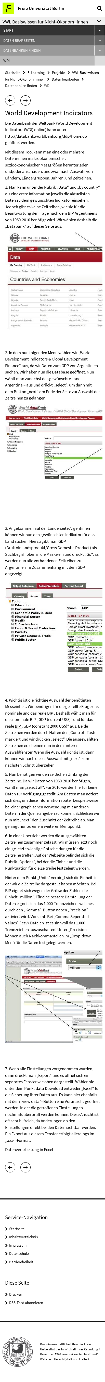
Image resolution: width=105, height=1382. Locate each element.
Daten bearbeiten (19, 40)
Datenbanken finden (22, 50)
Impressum (18, 1245)
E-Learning (36, 72)
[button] (10, 100)
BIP (18, 726)
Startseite (12, 72)
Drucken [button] (15, 1294)
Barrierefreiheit (21, 1261)
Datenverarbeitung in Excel (29, 1149)
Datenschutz (19, 1253)
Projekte (58, 72)
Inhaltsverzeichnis (23, 1236)
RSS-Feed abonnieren (26, 1302)
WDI (6, 60)
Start (8, 30)
